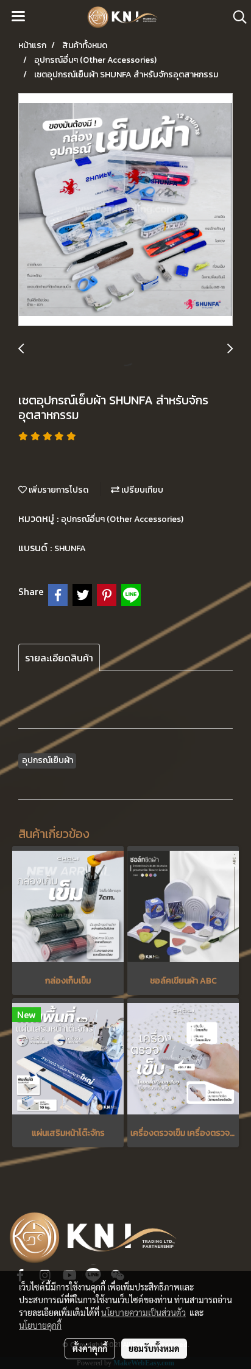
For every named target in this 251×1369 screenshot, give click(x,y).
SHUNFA (70, 548)
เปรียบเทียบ (141, 490)
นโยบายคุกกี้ (40, 1325)
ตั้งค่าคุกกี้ (89, 1348)
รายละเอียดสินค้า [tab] (59, 657)
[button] (236, 17)
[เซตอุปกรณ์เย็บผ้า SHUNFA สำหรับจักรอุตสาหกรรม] (125, 210)
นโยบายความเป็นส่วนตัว (143, 1312)
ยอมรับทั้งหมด (154, 1348)
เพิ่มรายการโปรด (57, 490)
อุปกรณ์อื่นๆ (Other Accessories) (122, 519)
